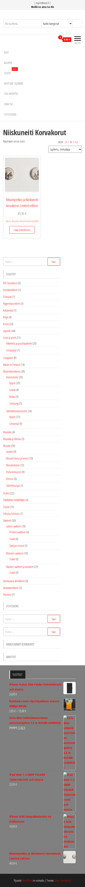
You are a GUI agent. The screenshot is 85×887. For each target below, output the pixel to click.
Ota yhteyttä (11, 94)
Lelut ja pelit (9, 337)
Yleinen (7, 594)
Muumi (15, 221)
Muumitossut (12, 465)
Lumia (12, 390)
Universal (14, 424)
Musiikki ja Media (12, 439)
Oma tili (8, 104)
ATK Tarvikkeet (10, 283)
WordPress (27, 880)
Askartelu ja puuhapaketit (19, 343)
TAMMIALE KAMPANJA (14, 500)
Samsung (13, 403)
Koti (6, 52)
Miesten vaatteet (14, 553)
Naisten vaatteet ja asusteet (19, 567)
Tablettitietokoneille (16, 411)
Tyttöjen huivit (16, 546)
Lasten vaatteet (13, 526)
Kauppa (8, 63)
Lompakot (8, 358)
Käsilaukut (8, 310)
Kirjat (5, 317)
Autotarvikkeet (10, 290)
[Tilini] (52, 40)
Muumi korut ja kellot (29, 221)
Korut (8, 221)
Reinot (9, 479)
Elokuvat (7, 297)
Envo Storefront (63, 880)
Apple (12, 383)
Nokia (12, 396)
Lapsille (7, 331)
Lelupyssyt (11, 350)
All (76, 142)
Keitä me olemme (13, 83)
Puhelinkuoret (13, 472)
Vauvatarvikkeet (11, 588)
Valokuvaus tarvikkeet (14, 581)
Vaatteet (7, 520)
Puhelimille (12, 377)
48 (71, 142)
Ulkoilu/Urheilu (11, 514)
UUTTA (10, 71)
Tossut (6, 507)
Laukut (9, 451)
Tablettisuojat (13, 485)
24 (66, 142)
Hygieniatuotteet (11, 303)
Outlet (6, 493)
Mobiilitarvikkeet (11, 371)
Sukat (12, 539)
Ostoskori (10, 114)
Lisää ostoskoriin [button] (22, 230)
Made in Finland (11, 364)
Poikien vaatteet (17, 532)
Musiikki (7, 432)
